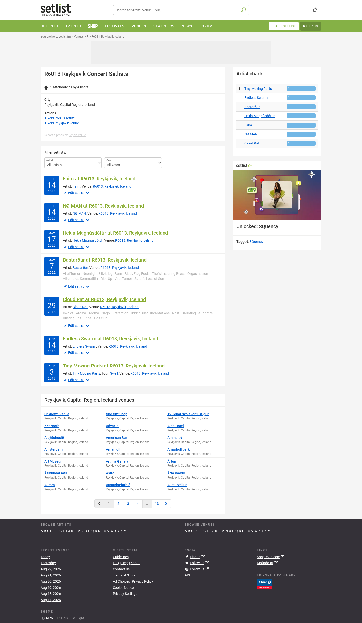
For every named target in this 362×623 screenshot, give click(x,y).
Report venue (77, 135)
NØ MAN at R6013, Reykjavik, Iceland (103, 206)
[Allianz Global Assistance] (264, 583)
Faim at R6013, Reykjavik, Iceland (99, 179)
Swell (114, 373)
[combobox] (181, 10)
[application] (277, 195)
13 (157, 504)
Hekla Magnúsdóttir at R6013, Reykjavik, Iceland (115, 233)
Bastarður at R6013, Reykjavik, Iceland (105, 260)
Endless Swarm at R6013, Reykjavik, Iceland (110, 339)
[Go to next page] (166, 503)
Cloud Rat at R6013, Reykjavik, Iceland (104, 299)
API (187, 575)
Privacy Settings (125, 594)
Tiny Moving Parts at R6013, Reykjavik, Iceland (114, 366)
